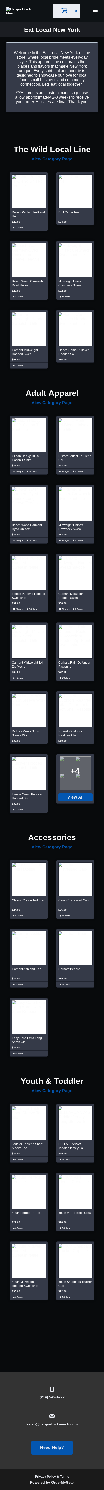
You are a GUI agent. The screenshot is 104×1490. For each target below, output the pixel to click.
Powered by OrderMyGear (52, 1482)
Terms (64, 1476)
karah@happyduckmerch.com (52, 1424)
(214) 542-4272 (52, 1397)
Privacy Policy (45, 1476)
